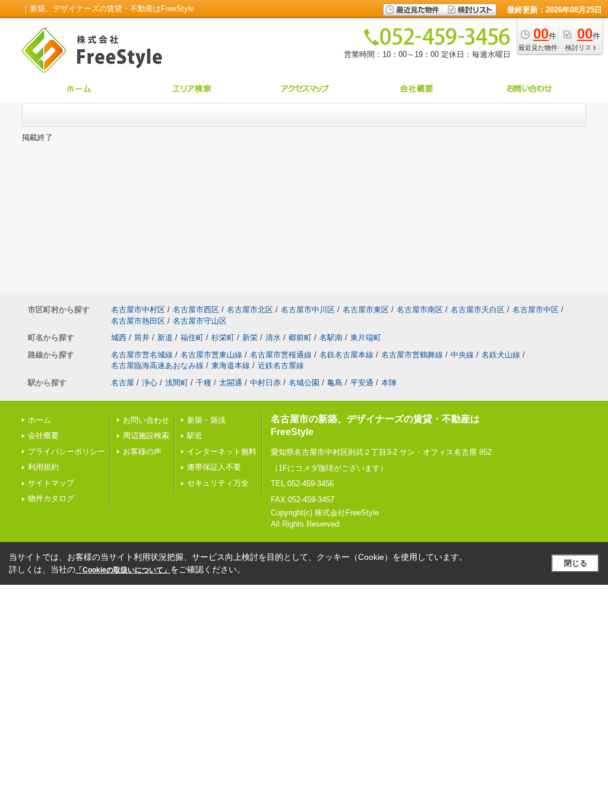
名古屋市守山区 (200, 320)
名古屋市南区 (420, 309)
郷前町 (300, 337)
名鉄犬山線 (501, 354)
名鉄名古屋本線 (346, 354)
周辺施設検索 (146, 435)
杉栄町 (223, 337)
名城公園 (304, 382)
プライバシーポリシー (66, 451)
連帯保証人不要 (214, 466)
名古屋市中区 (535, 309)
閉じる (575, 563)
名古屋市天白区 (478, 309)
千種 (203, 382)
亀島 (335, 382)
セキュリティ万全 (218, 483)
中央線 (462, 354)
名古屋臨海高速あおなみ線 (157, 365)
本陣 (389, 382)
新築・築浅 (206, 420)
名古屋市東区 (366, 309)
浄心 (149, 382)
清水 (273, 337)
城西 (118, 337)
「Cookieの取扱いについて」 (122, 570)
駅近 (194, 435)
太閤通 (230, 382)
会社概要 (43, 435)
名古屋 (122, 382)
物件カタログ (51, 498)
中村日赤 (265, 382)
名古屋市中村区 (138, 309)
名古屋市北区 (250, 309)
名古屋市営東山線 (211, 354)
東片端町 (365, 337)
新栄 (250, 337)
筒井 (142, 337)
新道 (165, 337)
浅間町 (176, 382)
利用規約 (43, 466)
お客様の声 (142, 451)
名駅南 (331, 337)
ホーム (39, 420)
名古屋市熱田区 (138, 320)
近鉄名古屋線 (281, 365)
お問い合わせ (146, 420)
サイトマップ (51, 483)
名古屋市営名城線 (142, 354)
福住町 (192, 337)
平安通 (361, 382)
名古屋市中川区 (308, 309)
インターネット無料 (221, 451)
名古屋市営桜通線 (281, 354)
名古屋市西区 (196, 309)
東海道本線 (230, 365)
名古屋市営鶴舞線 (412, 354)
